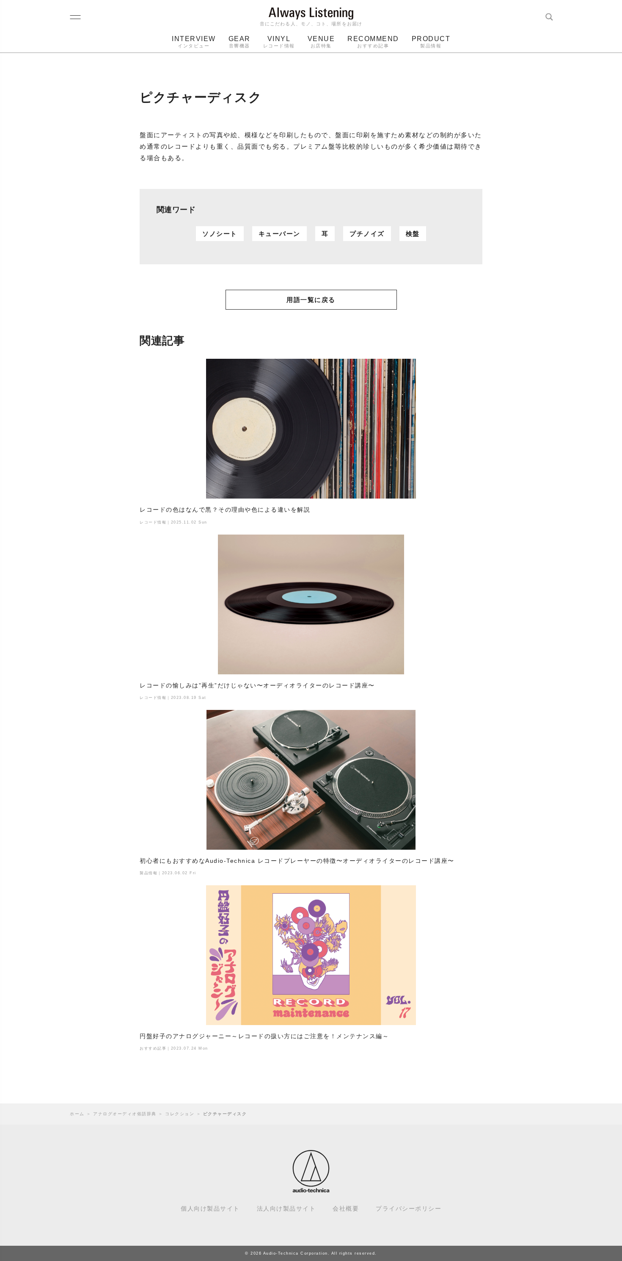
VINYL (279, 41)
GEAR (239, 41)
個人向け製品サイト (210, 1209)
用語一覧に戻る (311, 299)
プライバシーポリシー (408, 1209)
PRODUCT (431, 41)
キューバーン (279, 233)
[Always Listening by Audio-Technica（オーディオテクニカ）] (311, 1188)
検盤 (413, 233)
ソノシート (219, 233)
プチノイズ (367, 233)
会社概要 (346, 1209)
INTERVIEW (194, 41)
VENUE (321, 41)
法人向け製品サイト (286, 1209)
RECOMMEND (373, 41)
